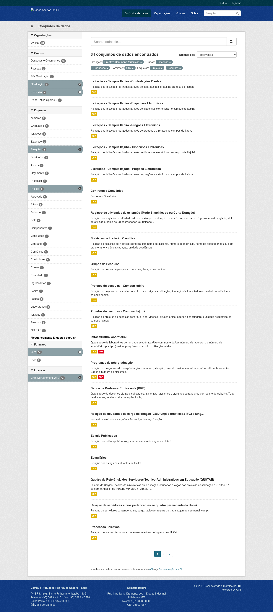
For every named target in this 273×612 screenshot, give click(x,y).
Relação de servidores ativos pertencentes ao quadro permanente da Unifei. (144, 505)
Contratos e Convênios (107, 190)
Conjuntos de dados (136, 13)
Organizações (162, 13)
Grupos (180, 13)
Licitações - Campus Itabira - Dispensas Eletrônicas (127, 103)
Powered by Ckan (232, 589)
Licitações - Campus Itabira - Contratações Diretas (126, 81)
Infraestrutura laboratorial (108, 337)
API (151, 569)
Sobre (194, 13)
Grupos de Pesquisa (105, 264)
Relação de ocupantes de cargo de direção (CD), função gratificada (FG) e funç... (147, 413)
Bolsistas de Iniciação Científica (113, 238)
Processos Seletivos (105, 527)
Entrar (223, 3)
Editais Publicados (104, 435)
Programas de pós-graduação (112, 362)
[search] (232, 41)
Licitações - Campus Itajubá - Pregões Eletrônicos (126, 169)
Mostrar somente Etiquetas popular (53, 337)
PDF (101, 351)
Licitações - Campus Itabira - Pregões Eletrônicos (125, 125)
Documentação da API (170, 569)
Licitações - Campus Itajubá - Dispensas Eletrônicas (127, 147)
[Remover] (141, 62)
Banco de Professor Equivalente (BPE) (118, 388)
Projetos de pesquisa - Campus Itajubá (118, 311)
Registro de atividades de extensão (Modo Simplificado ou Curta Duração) (143, 212)
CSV (94, 92)
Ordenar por (186, 54)
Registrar (235, 3)
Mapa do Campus (44, 604)
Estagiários (99, 457)
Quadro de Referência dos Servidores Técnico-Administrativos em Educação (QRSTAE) (152, 479)
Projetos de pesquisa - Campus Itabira (117, 285)
